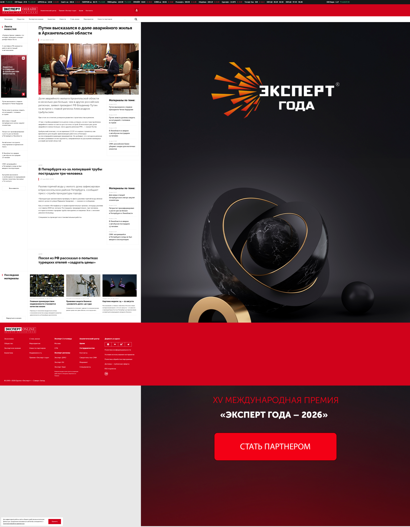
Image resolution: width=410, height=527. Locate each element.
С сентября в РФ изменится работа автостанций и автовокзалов (12, 48)
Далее (40, 165)
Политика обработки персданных (118, 359)
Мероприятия (88, 19)
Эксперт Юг (59, 362)
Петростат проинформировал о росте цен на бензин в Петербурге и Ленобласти (13, 134)
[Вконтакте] (114, 344)
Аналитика (51, 19)
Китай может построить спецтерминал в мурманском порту (12, 145)
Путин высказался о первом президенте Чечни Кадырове (12, 103)
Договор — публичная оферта (117, 364)
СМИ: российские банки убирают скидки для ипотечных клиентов (122, 146)
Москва (57, 343)
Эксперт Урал (60, 367)
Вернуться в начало (13, 318)
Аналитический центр (48, 11)
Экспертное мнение (36, 19)
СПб (56, 348)
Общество (20, 19)
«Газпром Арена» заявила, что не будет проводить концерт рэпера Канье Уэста (13, 37)
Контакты (89, 11)
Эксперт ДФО (60, 358)
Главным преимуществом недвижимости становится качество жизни (43, 304)
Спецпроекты (85, 367)
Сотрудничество (87, 348)
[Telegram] (128, 344)
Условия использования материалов (119, 355)
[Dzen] (108, 344)
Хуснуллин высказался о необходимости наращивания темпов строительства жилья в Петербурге (13, 178)
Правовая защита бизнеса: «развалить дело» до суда (79, 302)
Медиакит (84, 362)
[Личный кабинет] (137, 10)
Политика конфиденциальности (118, 350)
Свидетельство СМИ (88, 358)
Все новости (14, 188)
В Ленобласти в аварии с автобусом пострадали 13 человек (11, 155)
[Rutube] (121, 344)
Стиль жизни (74, 19)
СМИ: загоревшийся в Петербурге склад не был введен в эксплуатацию (11, 166)
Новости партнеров (105, 19)
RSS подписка (110, 369)
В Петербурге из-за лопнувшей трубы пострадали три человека (70, 171)
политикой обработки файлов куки (13, 523)
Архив (81, 11)
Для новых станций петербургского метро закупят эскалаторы (13, 123)
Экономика (8, 19)
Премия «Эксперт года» (67, 11)
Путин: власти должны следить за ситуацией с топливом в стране (13, 112)
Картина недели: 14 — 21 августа (118, 301)
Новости (62, 19)
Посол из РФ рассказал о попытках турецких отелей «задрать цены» (68, 260)
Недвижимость (35, 353)
